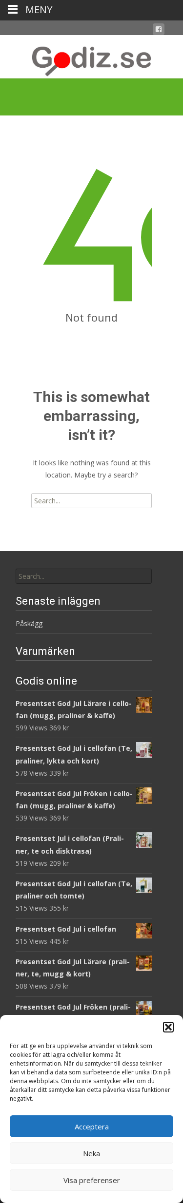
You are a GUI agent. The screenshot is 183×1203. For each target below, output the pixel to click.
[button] (168, 1027)
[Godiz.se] (91, 56)
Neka (91, 1153)
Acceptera (92, 1126)
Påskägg (29, 623)
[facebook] (158, 31)
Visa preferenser (91, 1180)
